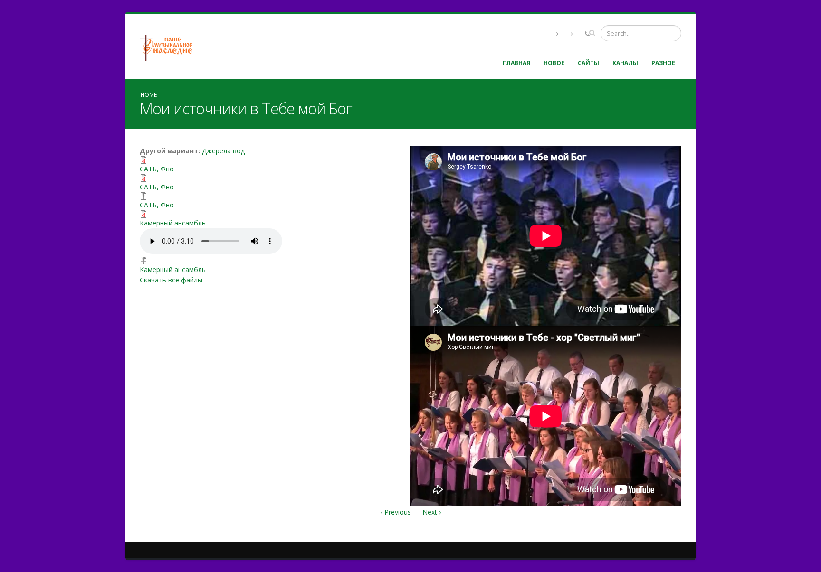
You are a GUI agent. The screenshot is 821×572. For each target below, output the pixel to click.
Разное (663, 63)
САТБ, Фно (157, 168)
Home (149, 94)
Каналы (625, 63)
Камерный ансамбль (173, 222)
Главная (516, 63)
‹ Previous (396, 511)
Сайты (588, 63)
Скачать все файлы (171, 279)
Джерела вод (223, 150)
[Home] (170, 46)
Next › (431, 511)
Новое (554, 63)
